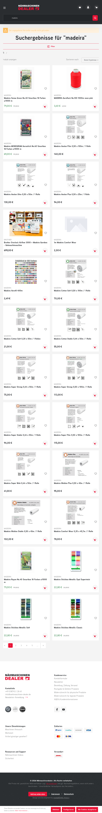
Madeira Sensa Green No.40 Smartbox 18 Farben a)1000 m (25, 99)
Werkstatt (9, 733)
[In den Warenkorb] (45, 106)
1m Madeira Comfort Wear (65, 242)
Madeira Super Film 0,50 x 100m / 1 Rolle (72, 435)
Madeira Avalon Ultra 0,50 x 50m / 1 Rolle (22, 194)
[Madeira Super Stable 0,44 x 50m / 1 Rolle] (26, 416)
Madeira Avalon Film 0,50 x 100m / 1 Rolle (72, 146)
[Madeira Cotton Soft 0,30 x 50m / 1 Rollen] (26, 320)
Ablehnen (55, 809)
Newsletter (58, 682)
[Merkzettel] (79, 7)
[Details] (45, 251)
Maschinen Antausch (13, 729)
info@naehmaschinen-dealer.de (18, 694)
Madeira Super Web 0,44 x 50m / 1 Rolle (21, 483)
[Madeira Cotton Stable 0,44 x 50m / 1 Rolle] (76, 320)
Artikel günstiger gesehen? (16, 736)
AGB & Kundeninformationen (66, 699)
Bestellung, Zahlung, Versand (65, 685)
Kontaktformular (60, 678)
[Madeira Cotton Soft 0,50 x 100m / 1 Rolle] (76, 271)
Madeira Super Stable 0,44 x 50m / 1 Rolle (22, 435)
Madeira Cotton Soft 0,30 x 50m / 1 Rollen (22, 338)
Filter (52, 46)
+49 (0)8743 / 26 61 (13, 691)
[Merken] (45, 88)
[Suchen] (95, 18)
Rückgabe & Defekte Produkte (66, 689)
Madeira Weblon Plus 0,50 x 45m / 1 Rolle (72, 483)
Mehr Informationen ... (22, 811)
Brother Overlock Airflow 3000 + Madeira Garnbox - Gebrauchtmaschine (25, 244)
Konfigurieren (68, 809)
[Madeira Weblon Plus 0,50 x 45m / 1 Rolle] (76, 464)
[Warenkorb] (96, 7)
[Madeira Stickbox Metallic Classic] (76, 608)
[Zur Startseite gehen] (28, 7)
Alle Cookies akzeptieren (87, 809)
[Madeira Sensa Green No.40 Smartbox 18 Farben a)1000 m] (26, 79)
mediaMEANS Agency (61, 797)
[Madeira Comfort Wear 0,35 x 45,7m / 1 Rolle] (76, 512)
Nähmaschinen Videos (14, 755)
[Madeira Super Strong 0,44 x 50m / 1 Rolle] (26, 368)
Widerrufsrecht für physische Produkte (70, 692)
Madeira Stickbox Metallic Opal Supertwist (72, 579)
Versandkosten (51, 783)
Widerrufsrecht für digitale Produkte (69, 696)
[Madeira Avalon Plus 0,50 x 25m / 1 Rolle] (76, 175)
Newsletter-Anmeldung (14, 697)
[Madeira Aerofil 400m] (26, 271)
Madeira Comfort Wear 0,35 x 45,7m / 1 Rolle (73, 531)
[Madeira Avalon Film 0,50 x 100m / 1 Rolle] (76, 127)
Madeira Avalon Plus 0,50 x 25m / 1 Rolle (72, 194)
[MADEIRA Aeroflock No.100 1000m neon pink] (76, 79)
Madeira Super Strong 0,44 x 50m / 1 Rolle (22, 386)
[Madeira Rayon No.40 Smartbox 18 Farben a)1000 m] (26, 560)
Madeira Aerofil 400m (13, 290)
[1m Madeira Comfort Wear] (76, 223)
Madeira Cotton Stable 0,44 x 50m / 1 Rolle (72, 338)
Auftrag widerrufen (37, 794)
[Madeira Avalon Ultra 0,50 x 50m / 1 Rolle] (26, 175)
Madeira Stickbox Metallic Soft (17, 627)
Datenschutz (69, 794)
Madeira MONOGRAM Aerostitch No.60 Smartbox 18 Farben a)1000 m (25, 147)
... (37, 645)
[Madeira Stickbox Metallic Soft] (26, 608)
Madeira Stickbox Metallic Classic (68, 627)
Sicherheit (9, 758)
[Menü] (5, 7)
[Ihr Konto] (88, 7)
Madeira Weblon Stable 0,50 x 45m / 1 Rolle (23, 531)
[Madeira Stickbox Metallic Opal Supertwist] (76, 560)
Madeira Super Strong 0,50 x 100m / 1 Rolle (73, 386)
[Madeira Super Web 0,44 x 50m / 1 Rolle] (26, 464)
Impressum (55, 794)
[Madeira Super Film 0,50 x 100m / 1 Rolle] (76, 416)
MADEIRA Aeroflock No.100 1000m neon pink (73, 98)
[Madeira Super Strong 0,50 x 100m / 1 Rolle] (76, 368)
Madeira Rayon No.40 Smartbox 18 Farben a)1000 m (25, 581)
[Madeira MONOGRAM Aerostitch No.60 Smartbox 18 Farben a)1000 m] (26, 127)
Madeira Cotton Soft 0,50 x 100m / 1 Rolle (72, 290)
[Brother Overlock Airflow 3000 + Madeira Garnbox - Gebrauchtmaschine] (26, 223)
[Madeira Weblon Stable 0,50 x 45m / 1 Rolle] (26, 512)
